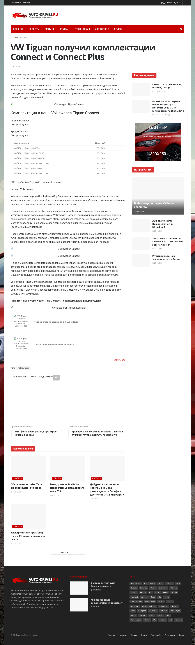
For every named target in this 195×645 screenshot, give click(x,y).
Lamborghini (136, 602)
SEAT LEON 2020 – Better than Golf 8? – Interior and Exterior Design (167, 241)
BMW (178, 583)
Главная (18, 29)
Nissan (174, 606)
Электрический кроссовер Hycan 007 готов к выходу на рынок (28, 536)
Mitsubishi (163, 606)
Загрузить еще (68, 552)
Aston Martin (149, 583)
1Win (51, 607)
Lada (167, 597)
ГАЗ (170, 620)
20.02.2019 (15, 66)
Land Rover (150, 602)
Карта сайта (16, 3)
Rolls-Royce (175, 611)
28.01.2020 (56, 495)
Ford (157, 592)
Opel (133, 611)
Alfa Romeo (136, 583)
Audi (161, 583)
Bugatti (134, 588)
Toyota (159, 615)
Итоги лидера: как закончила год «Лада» (166, 257)
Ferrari (143, 592)
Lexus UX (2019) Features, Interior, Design (167, 86)
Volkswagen (24, 368)
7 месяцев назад (162, 115)
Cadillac (143, 588)
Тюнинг (49, 29)
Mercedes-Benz (149, 606)
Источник (119, 359)
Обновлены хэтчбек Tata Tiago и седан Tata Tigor (26, 486)
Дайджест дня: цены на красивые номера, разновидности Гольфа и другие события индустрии (107, 489)
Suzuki (142, 615)
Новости (34, 29)
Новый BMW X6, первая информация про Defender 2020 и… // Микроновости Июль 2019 (168, 106)
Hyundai (134, 597)
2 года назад (160, 91)
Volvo (147, 620)
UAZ (167, 615)
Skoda (133, 615)
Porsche (153, 611)
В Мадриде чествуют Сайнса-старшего (103, 584)
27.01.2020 (95, 499)
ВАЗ (154, 620)
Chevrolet (163, 588)
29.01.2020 (16, 492)
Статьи (63, 29)
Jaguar (144, 597)
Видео (118, 29)
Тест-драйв (82, 29)
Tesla (151, 615)
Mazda (170, 602)
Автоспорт (102, 29)
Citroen (173, 588)
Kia (160, 597)
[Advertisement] (67, 401)
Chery (153, 588)
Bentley (169, 583)
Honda (174, 592)
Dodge (134, 592)
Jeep (153, 597)
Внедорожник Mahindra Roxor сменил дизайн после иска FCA (67, 488)
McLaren (134, 606)
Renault (163, 611)
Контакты (27, 3)
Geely (165, 592)
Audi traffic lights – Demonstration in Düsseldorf (163, 224)
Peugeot (142, 611)
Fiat (150, 592)
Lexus (161, 602)
